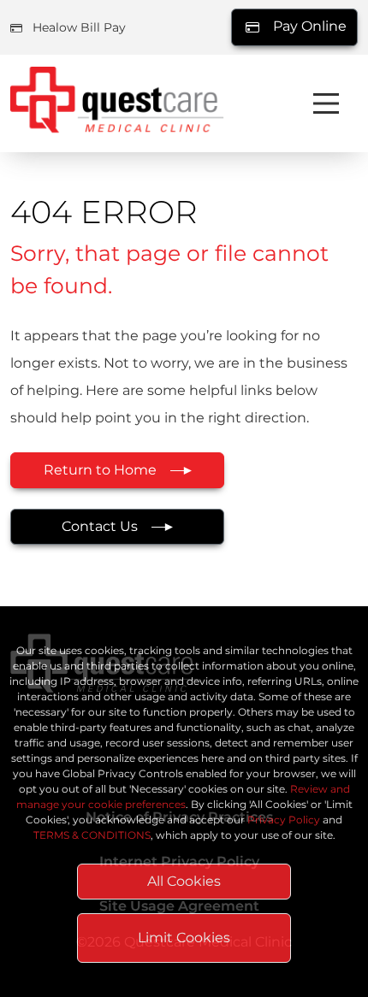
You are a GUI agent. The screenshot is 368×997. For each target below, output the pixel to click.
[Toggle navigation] (326, 103)
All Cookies (184, 881)
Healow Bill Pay (79, 27)
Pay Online (308, 26)
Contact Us (100, 526)
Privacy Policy (283, 819)
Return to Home (100, 470)
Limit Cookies (184, 937)
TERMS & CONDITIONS (92, 835)
